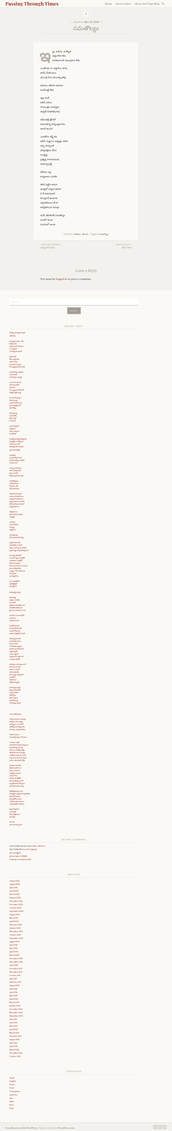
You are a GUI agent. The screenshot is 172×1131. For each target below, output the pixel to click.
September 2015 (16, 1016)
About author (123, 3)
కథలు (11, 1098)
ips (10, 853)
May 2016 (13, 996)
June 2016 (13, 992)
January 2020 (15, 928)
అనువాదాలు (13, 1095)
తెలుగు (85, 234)
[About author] (160, 1127)
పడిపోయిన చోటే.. (25, 859)
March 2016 (14, 1002)
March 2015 (14, 1033)
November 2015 (16, 1013)
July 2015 (13, 1019)
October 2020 (15, 908)
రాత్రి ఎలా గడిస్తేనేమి (21, 856)
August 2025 (14, 881)
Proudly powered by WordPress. (21, 1128)
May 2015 (13, 1026)
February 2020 (15, 925)
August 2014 (14, 1039)
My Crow (124, 246)
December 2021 (16, 901)
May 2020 (13, 918)
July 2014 (13, 1043)
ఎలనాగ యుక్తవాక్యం (30, 849)
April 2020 (14, 921)
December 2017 (15, 969)
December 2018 (16, 959)
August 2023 (14, 884)
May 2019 (13, 948)
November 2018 (16, 962)
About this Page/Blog (147, 3)
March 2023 (14, 894)
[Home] (155, 1127)
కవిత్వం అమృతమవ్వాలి (17, 333)
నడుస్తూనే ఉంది (50, 246)
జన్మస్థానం (18, 853)
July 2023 (13, 888)
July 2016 (13, 989)
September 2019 (16, 938)
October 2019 (15, 935)
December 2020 (16, 904)
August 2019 (14, 942)
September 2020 (16, 911)
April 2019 (13, 952)
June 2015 (13, 1023)
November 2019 (16, 931)
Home (108, 3)
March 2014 (14, 1050)
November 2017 (15, 972)
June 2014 (13, 1046)
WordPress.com (66, 1128)
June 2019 (13, 945)
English (12, 1081)
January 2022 (15, 898)
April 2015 (13, 1029)
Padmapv (13, 859)
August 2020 (14, 915)
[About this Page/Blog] (165, 1127)
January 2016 (14, 1006)
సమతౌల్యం (103, 234)
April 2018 (13, 965)
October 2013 (15, 1056)
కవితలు (77, 234)
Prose (11, 1088)
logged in (61, 279)
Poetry (12, 1085)
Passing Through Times (32, 3)
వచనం (11, 1108)
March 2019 (14, 955)
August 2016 (14, 985)
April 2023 (13, 891)
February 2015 (15, 1036)
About (11, 1078)
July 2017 (13, 979)
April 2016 (13, 999)
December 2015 (15, 1009)
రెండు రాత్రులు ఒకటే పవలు (36, 846)
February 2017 (15, 982)
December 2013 (15, 1053)
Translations (14, 1091)
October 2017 (15, 975)
